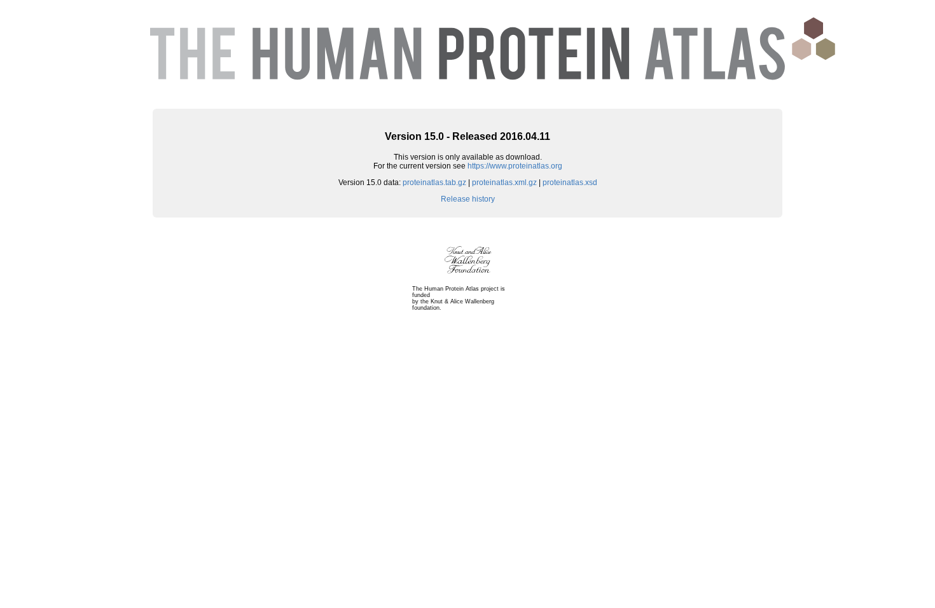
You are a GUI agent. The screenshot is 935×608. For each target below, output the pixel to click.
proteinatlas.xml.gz (504, 182)
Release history (468, 199)
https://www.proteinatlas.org (515, 166)
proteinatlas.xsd (570, 182)
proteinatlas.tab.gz (434, 182)
